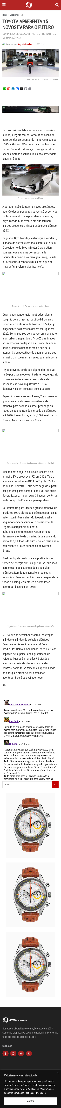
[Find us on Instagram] (13, 1053)
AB (22, 15)
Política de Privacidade (35, 1093)
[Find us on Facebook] (5, 1053)
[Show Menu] (4, 5)
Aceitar (30, 1101)
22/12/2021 (41, 44)
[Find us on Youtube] (21, 1053)
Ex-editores (14, 15)
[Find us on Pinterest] (29, 1053)
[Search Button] (57, 5)
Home (4, 15)
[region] (30, 1089)
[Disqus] (30, 739)
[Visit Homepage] (29, 5)
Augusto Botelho (25, 44)
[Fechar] (58, 1073)
